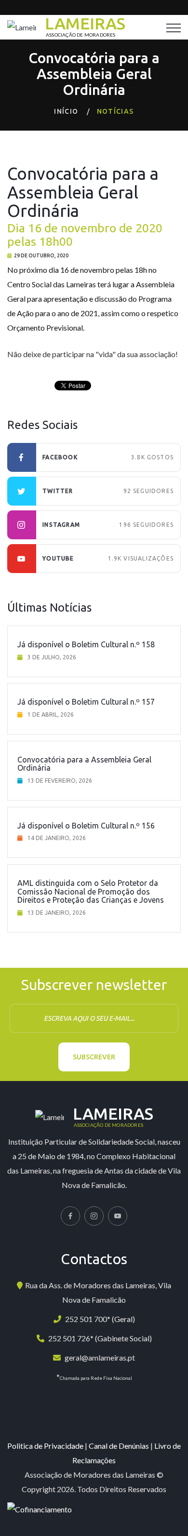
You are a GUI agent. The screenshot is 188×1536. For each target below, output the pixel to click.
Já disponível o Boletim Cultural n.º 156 (86, 825)
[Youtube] (117, 1216)
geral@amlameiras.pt (100, 1357)
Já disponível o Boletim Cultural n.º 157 (86, 701)
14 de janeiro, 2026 (56, 838)
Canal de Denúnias (119, 1445)
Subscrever (94, 1057)
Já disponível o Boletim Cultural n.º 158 (86, 644)
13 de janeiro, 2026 (56, 912)
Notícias (115, 111)
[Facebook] (70, 1216)
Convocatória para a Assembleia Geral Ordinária (84, 764)
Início (66, 111)
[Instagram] (94, 1216)
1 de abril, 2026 (50, 714)
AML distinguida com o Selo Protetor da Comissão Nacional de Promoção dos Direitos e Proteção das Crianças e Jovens (90, 891)
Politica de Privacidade (45, 1445)
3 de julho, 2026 (51, 657)
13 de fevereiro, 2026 (59, 780)
